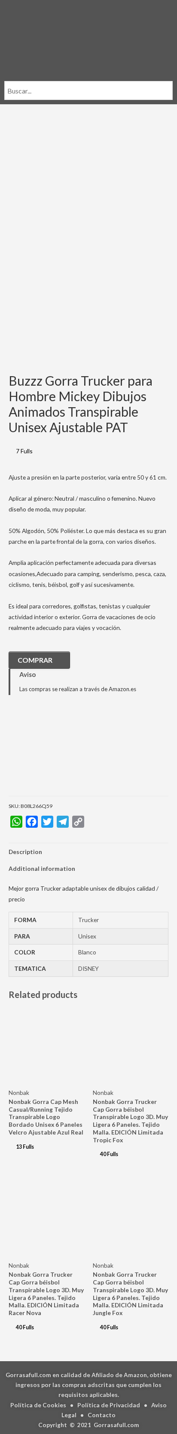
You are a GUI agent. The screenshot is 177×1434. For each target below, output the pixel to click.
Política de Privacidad (108, 1405)
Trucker (88, 919)
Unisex (87, 936)
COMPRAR (35, 660)
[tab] (88, 851)
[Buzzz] (52, 751)
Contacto (102, 1414)
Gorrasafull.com (116, 1424)
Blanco (87, 952)
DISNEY (88, 968)
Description (25, 851)
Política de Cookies (38, 1405)
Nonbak (19, 1092)
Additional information (42, 868)
